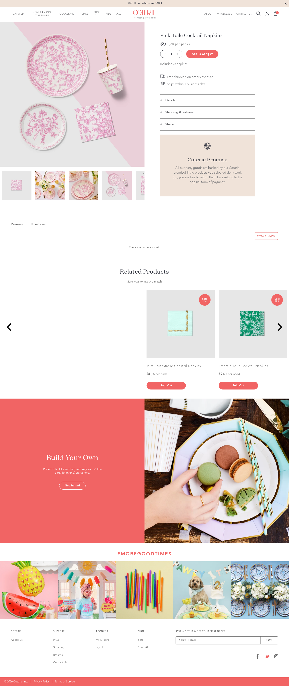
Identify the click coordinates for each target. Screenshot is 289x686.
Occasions (67, 14)
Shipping (58, 647)
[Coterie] (144, 14)
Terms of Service (65, 681)
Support (58, 631)
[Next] (279, 327)
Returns (58, 655)
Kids (108, 14)
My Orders (102, 640)
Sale (119, 14)
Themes (83, 14)
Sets (140, 640)
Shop (141, 631)
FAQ (56, 640)
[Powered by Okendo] (28, 237)
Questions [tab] (38, 224)
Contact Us (244, 14)
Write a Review (266, 236)
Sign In (100, 647)
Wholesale (224, 14)
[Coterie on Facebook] (257, 657)
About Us (17, 640)
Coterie (16, 631)
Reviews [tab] (17, 224)
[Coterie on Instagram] (276, 657)
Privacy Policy (41, 681)
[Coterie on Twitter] (267, 657)
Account (102, 631)
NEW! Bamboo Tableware (42, 14)
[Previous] (10, 327)
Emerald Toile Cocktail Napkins (243, 366)
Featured (18, 14)
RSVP (269, 640)
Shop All (97, 14)
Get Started (72, 485)
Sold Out (238, 385)
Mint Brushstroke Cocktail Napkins (173, 366)
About (208, 14)
